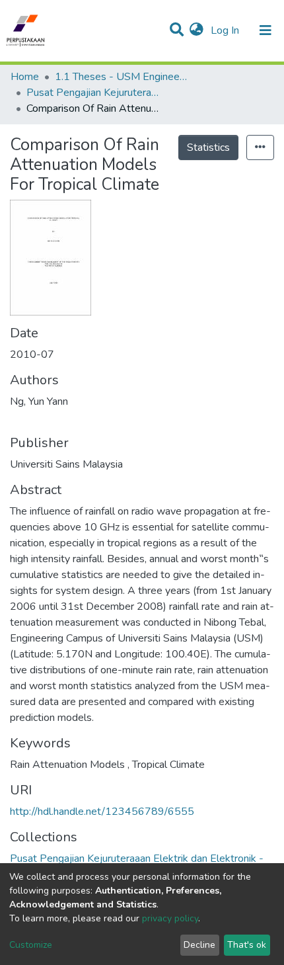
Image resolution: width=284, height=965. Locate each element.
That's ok (246, 945)
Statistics (208, 147)
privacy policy (170, 918)
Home (25, 76)
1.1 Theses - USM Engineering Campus (121, 76)
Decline (199, 945)
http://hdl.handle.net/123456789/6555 (102, 811)
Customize (30, 945)
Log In (226, 30)
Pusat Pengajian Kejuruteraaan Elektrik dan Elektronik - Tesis (92, 92)
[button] (196, 30)
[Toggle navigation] (265, 30)
